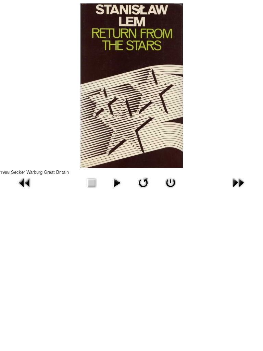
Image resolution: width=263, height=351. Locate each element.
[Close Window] (170, 182)
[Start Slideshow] (117, 182)
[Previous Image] (24, 182)
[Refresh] (143, 182)
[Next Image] (238, 182)
